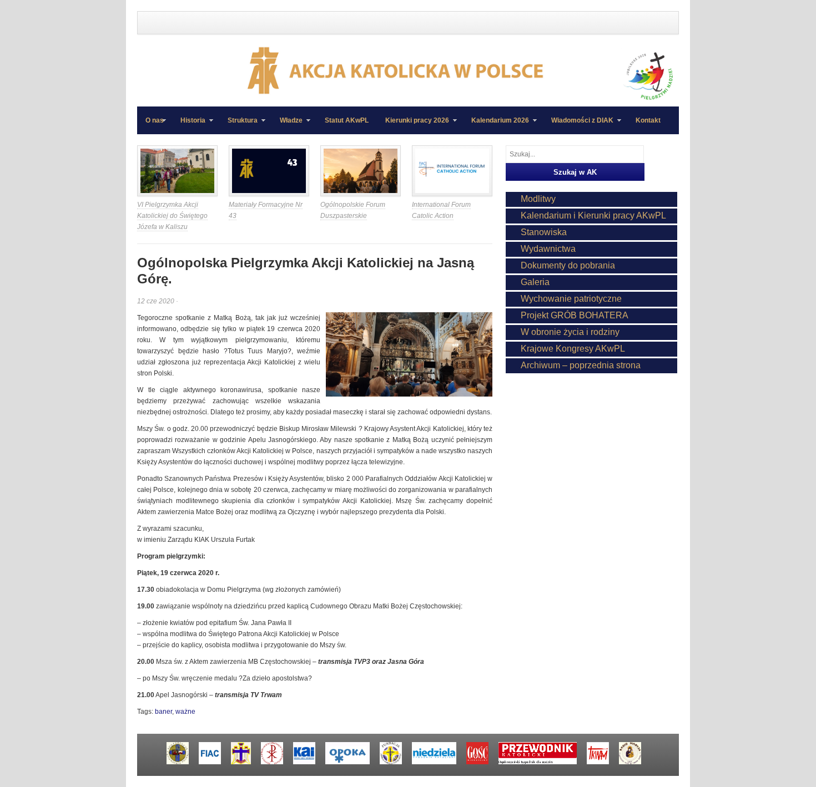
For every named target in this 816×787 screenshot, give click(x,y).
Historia (188, 125)
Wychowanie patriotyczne (571, 298)
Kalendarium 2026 (496, 125)
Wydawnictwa (548, 248)
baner (163, 711)
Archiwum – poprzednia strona (581, 365)
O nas (154, 120)
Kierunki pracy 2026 (413, 125)
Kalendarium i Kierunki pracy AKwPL (593, 215)
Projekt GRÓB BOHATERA (574, 315)
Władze (287, 125)
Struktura (238, 125)
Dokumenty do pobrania (568, 265)
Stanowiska (544, 232)
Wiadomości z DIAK (578, 125)
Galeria (535, 282)
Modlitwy (538, 199)
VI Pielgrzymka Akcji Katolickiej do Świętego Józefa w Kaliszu (172, 216)
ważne (185, 711)
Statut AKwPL (347, 120)
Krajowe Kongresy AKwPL (573, 348)
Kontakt (648, 120)
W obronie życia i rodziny (570, 332)
